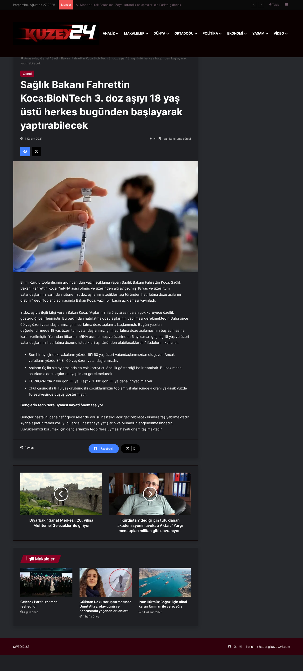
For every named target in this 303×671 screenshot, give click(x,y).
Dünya (159, 33)
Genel (44, 58)
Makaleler (134, 33)
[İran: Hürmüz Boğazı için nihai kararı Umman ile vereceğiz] (165, 582)
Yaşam (258, 33)
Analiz (109, 33)
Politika (210, 33)
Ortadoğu (183, 33)
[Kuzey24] (56, 33)
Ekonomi (235, 33)
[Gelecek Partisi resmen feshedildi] (46, 582)
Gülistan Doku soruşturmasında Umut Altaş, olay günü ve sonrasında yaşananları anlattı (105, 606)
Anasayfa (30, 58)
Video (279, 33)
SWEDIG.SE (21, 647)
